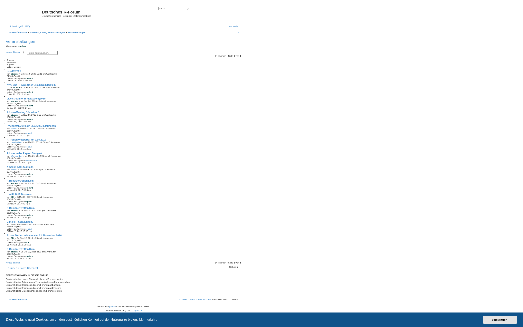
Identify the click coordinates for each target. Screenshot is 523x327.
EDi (12, 197)
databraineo (16, 142)
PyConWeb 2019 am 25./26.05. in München (31, 126)
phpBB (112, 307)
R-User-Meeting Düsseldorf (23, 112)
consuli (14, 128)
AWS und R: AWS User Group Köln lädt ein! (31, 85)
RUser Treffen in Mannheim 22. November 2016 (34, 235)
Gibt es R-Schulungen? (20, 221)
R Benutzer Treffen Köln (21, 208)
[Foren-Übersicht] (24, 13)
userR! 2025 (14, 71)
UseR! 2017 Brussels (19, 194)
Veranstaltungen (20, 41)
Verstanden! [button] (500, 319)
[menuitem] (27, 26)
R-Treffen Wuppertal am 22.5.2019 (26, 139)
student (22, 46)
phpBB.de (137, 310)
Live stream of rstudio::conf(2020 (26, 98)
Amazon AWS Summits (20, 167)
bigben (28, 201)
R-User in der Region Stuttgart (24, 153)
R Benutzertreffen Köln (20, 180)
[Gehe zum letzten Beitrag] (34, 78)
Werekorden (16, 156)
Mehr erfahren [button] (149, 319)
